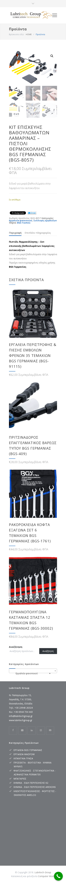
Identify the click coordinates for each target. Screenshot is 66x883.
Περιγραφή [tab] (15, 232)
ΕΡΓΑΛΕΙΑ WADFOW (24, 754)
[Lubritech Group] (30, 15)
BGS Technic (23, 222)
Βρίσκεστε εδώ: (16, 34)
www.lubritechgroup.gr (20, 720)
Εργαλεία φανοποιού (20, 220)
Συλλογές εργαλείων (45, 220)
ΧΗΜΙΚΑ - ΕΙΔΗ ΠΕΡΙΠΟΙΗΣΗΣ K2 (30, 782)
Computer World (46, 876)
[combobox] (33, 671)
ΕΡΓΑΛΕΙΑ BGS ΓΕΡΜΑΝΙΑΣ (27, 750)
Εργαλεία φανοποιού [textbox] (32, 673)
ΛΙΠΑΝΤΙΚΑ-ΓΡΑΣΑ (23, 758)
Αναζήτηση (15, 646)
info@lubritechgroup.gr (21, 716)
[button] (52, 56)
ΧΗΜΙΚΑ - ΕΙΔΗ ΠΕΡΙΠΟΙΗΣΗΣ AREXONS (34, 786)
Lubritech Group (42, 872)
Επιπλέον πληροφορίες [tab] (38, 232)
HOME (29, 34)
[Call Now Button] (58, 876)
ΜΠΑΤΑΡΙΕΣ (19, 778)
